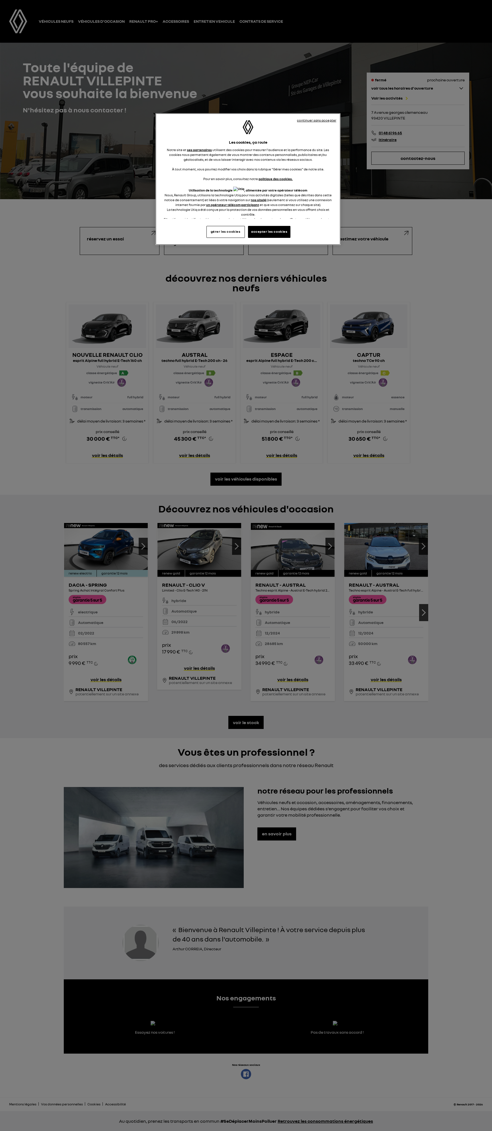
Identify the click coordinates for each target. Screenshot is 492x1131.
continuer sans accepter (316, 120)
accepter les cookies (269, 232)
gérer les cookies (226, 232)
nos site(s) (258, 200)
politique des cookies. (276, 179)
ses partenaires (199, 150)
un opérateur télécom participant (232, 205)
